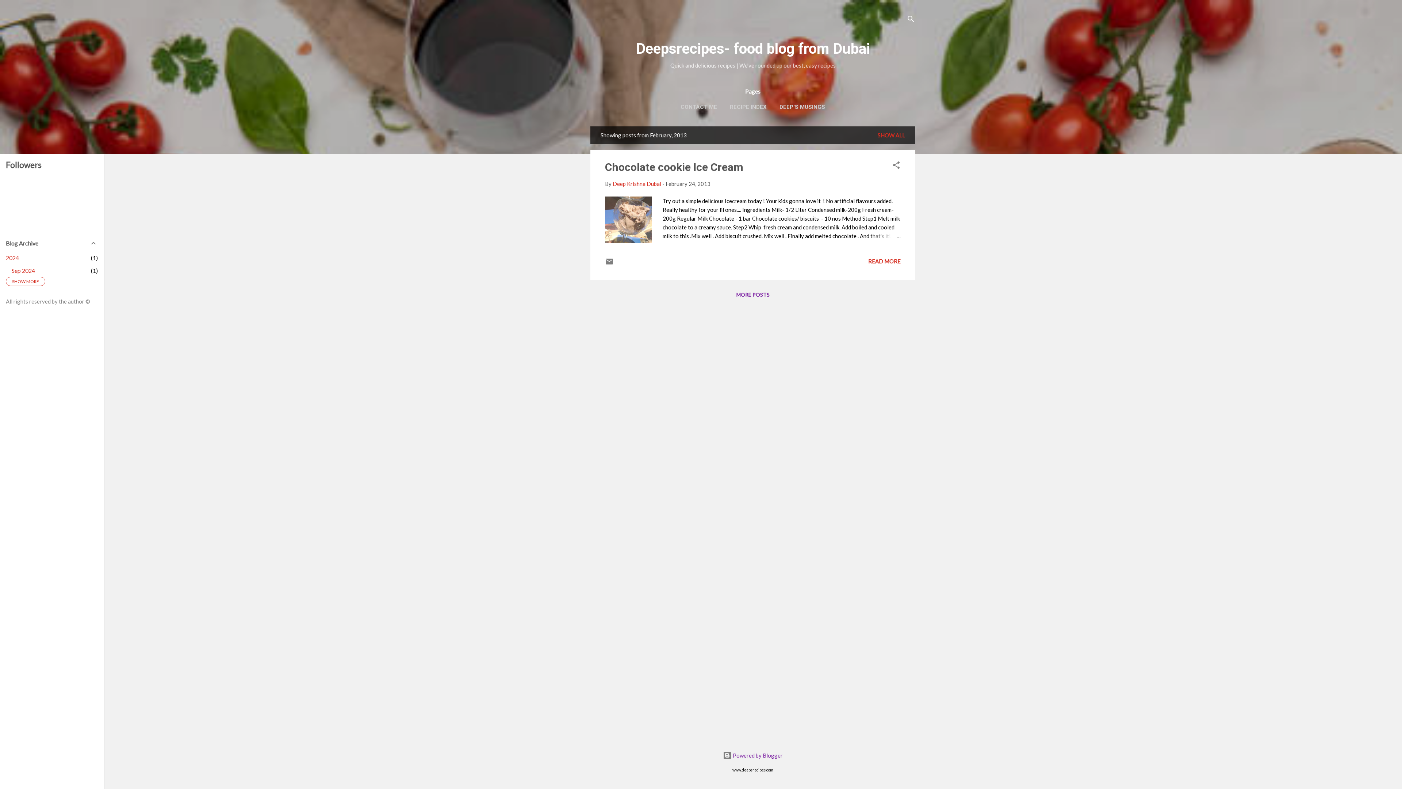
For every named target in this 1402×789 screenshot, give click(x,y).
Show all (891, 135)
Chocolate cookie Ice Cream (674, 167)
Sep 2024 (23, 270)
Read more (884, 261)
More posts (753, 294)
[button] (896, 166)
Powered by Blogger (757, 755)
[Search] (911, 20)
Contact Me (699, 107)
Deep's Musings (802, 107)
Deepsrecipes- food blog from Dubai (753, 48)
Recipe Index (748, 107)
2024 (12, 257)
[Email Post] (609, 263)
